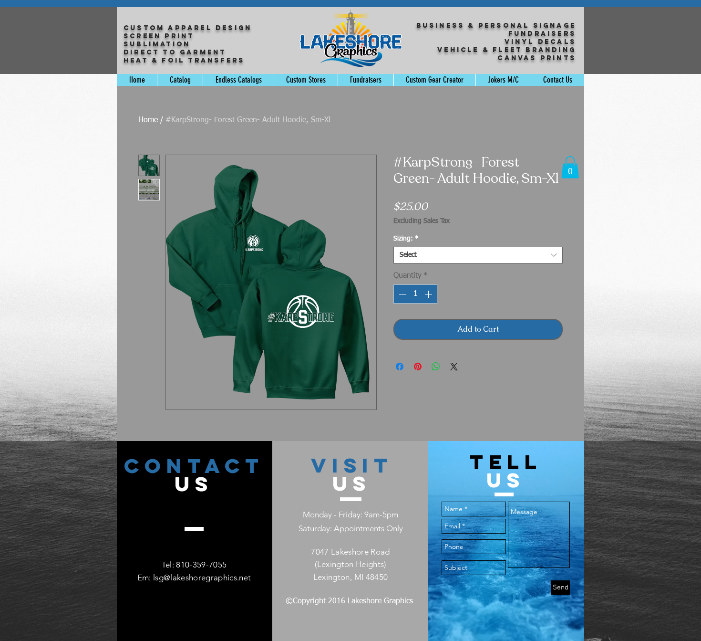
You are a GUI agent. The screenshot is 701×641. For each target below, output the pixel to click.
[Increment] (429, 294)
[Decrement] (401, 294)
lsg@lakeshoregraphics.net (202, 577)
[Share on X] (454, 366)
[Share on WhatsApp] (436, 366)
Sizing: (406, 238)
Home (148, 120)
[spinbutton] (415, 294)
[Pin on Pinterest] (417, 366)
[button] (570, 167)
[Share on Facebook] (399, 366)
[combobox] (478, 255)
